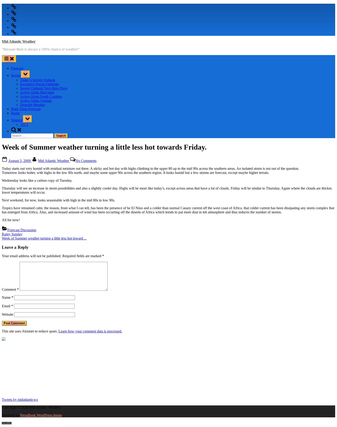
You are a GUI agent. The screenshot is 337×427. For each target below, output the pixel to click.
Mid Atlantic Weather (19, 41)
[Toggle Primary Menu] (9, 59)
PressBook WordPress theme (41, 415)
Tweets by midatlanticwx (20, 400)
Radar (15, 113)
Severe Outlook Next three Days (43, 88)
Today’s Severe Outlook (37, 80)
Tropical (17, 120)
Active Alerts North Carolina (41, 96)
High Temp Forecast (26, 109)
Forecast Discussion (21, 230)
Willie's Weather (21, 391)
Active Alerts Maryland (37, 92)
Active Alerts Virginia (36, 101)
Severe (16, 75)
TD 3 (24, 125)
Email (7, 306)
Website (7, 314)
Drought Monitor (32, 105)
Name (7, 297)
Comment (10, 289)
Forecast (17, 68)
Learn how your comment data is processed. (90, 331)
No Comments (86, 161)
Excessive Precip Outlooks (39, 84)
